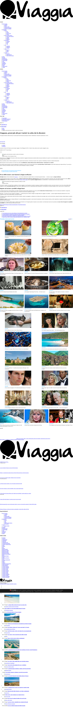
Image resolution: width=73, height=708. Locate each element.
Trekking (3, 562)
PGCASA (35, 590)
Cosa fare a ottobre (5, 575)
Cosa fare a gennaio (5, 566)
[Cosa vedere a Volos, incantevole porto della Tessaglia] (37, 632)
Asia (5, 45)
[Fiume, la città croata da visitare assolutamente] (37, 636)
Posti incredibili (4, 59)
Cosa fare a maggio (5, 570)
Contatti (3, 67)
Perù (7, 43)
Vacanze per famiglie (7, 27)
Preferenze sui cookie (28, 591)
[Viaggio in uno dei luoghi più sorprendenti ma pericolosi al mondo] (37, 618)
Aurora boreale (4, 539)
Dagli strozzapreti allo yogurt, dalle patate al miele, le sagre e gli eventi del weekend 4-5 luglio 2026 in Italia (18, 504)
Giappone (8, 46)
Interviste (3, 64)
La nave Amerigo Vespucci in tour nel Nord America (9, 467)
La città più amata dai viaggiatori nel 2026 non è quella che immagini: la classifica (16, 214)
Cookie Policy (23, 591)
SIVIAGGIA (49, 590)
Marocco (7, 49)
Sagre (3, 558)
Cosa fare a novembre (6, 576)
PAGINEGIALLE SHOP (30, 590)
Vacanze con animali (7, 28)
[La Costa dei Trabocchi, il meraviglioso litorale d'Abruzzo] (37, 674)
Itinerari (3, 548)
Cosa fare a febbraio (5, 567)
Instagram (3, 146)
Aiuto (32, 591)
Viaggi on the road (5, 564)
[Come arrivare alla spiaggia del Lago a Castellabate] (37, 663)
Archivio (14, 583)
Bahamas (8, 39)
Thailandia (8, 94)
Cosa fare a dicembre (5, 577)
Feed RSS (11, 583)
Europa (5, 30)
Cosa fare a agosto (5, 573)
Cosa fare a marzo (5, 568)
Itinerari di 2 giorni (5, 551)
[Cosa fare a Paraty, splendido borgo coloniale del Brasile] (37, 700)
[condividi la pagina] (1, 152)
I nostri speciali (4, 66)
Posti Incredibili (4, 528)
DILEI (47, 590)
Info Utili (3, 526)
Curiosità (3, 62)
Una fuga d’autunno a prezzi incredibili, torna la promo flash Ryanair (11, 488)
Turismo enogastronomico (13, 204)
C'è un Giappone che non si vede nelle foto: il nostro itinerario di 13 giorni (14, 213)
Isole (3, 547)
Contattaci (8, 583)
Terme (3, 561)
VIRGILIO (20, 590)
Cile (7, 44)
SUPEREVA (61, 590)
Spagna (7, 34)
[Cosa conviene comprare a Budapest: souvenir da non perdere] (37, 670)
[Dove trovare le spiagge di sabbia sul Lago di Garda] (37, 696)
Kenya (7, 51)
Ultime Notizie (6, 525)
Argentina (8, 41)
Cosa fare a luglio (5, 572)
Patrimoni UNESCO (5, 557)
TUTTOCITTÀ (44, 590)
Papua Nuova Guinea (10, 55)
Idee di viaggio (4, 23)
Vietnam (7, 95)
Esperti (3, 65)
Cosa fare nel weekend (6, 543)
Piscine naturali (4, 120)
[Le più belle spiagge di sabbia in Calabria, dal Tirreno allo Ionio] (37, 666)
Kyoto (24, 179)
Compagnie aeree (5, 542)
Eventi (3, 545)
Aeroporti (3, 538)
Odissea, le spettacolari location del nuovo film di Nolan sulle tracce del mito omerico (14, 472)
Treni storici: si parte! (5, 119)
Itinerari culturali (3, 204)
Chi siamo (13, 591)
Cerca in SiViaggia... (3, 582)
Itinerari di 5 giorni (5, 552)
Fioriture (3, 546)
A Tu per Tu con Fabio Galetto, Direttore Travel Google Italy (10, 477)
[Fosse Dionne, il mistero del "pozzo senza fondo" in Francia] (37, 625)
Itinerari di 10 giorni (5, 553)
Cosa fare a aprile (5, 569)
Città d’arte (4, 541)
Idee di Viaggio (4, 513)
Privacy (20, 591)
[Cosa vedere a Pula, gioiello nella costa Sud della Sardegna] (37, 655)
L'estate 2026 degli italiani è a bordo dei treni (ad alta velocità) (10, 499)
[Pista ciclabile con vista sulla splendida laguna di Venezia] (37, 606)
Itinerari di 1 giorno (5, 550)
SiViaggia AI (4, 58)
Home (3, 128)
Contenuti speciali (3, 583)
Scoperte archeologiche (6, 559)
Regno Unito (8, 33)
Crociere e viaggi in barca (6, 544)
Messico (7, 38)
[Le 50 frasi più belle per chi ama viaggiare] (37, 610)
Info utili (3, 57)
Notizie (3, 56)
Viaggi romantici (5, 565)
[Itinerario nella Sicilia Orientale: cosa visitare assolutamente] (37, 689)
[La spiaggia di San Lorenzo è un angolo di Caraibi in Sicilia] (37, 681)
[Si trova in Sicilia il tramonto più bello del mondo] (37, 703)
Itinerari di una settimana (6, 554)
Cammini (5, 24)
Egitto (7, 50)
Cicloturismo (4, 540)
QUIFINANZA (53, 590)
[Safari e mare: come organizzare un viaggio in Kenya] (37, 692)
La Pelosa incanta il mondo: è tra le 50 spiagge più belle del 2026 (11, 483)
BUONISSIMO (57, 590)
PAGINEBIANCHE (39, 590)
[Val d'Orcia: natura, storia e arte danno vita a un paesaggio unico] (37, 629)
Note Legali (16, 591)
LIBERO (18, 590)
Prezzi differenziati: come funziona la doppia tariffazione (11, 170)
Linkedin (3, 145)
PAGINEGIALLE (24, 590)
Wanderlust (4, 63)
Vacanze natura (6, 26)
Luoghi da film (4, 60)
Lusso (3, 61)
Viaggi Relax (20, 204)
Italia (7, 31)
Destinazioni (4, 29)
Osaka (26, 179)
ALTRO (1, 69)
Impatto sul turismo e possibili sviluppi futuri (9, 171)
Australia (7, 53)
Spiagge (3, 560)
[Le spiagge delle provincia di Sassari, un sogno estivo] (37, 599)
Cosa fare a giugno (5, 571)
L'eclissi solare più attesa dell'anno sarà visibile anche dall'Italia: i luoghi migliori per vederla (15, 493)
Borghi (5, 25)
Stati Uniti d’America (10, 36)
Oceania (5, 52)
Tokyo (21, 179)
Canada (7, 37)
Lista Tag (3, 537)
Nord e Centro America (8, 35)
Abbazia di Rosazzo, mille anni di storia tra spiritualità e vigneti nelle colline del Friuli (14, 509)
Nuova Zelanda (9, 54)
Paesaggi (7, 204)
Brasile (7, 42)
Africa (5, 48)
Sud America (6, 40)
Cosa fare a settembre (5, 574)
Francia (7, 32)
